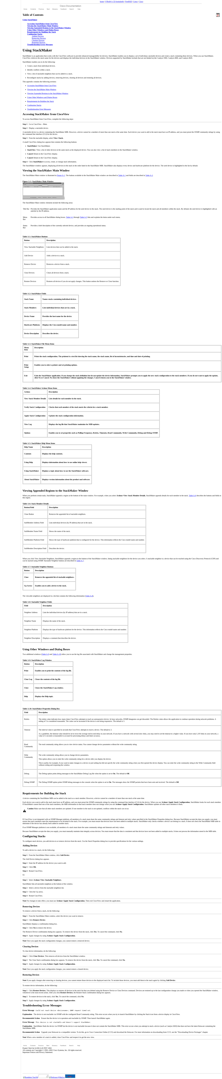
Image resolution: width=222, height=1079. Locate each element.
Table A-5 (83, 217)
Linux (135, 2)
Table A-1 (122, 175)
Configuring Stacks (34, 105)
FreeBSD (128, 2)
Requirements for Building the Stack (40, 101)
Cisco (141, 2)
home (102, 2)
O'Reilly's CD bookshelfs (114, 2)
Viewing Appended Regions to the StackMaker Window (47, 93)
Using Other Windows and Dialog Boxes (42, 97)
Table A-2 (149, 175)
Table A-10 (57, 654)
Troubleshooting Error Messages (39, 109)
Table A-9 (45, 654)
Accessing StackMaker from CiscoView (41, 86)
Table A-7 (80, 561)
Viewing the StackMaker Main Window (41, 90)
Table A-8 (89, 596)
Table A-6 (192, 496)
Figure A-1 (61, 175)
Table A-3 (69, 217)
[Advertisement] (10, 539)
